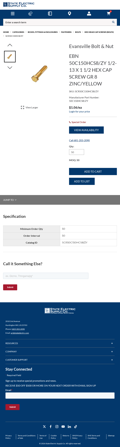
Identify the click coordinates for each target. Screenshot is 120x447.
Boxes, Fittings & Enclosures (43, 32)
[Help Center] (30, 14)
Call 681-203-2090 (79, 140)
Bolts (78, 32)
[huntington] (69, 14)
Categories (18, 32)
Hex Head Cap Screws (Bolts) (99, 32)
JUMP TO (8, 199)
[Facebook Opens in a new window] (50, 426)
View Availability (86, 130)
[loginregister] (89, 14)
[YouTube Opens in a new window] (63, 426)
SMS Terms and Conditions (94, 436)
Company (11, 351)
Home (6, 32)
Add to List (82, 181)
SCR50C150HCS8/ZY (14, 36)
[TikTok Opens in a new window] (75, 426)
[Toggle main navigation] (12, 14)
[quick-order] (50, 14)
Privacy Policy (8, 436)
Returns (66, 435)
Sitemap (111, 435)
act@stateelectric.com (20, 333)
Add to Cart (93, 171)
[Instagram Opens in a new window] (56, 426)
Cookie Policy (54, 436)
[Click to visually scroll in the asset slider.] (10, 45)
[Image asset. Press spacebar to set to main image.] (10, 56)
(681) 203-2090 (18, 329)
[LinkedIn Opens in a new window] (69, 426)
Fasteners (66, 32)
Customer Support (16, 359)
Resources (11, 343)
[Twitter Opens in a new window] (44, 426)
